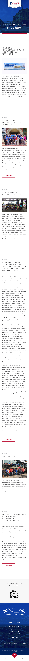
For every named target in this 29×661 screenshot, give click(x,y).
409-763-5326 (14, 622)
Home (4, 24)
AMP (16, 651)
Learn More (9, 103)
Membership (13, 24)
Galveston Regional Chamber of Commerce (15, 650)
